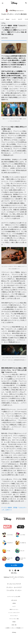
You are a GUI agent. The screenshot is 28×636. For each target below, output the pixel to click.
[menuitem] (2, 3)
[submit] (26, 2)
